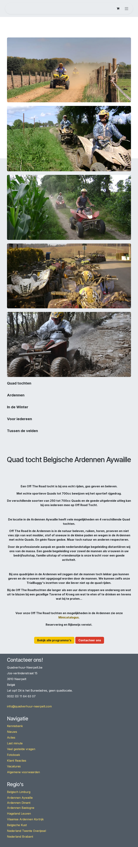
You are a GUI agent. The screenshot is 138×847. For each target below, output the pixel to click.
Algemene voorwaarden (23, 772)
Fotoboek (13, 755)
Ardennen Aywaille (20, 797)
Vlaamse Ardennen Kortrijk (25, 819)
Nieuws (12, 732)
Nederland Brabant (20, 836)
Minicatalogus (68, 617)
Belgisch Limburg (18, 792)
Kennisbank (15, 726)
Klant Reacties (16, 760)
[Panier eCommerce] (117, 8)
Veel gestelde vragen (21, 749)
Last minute (15, 743)
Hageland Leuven (19, 813)
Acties (11, 737)
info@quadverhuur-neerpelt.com (29, 706)
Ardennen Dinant (18, 802)
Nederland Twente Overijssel (26, 831)
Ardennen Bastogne (20, 808)
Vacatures (14, 766)
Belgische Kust (17, 825)
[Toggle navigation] (126, 8)
